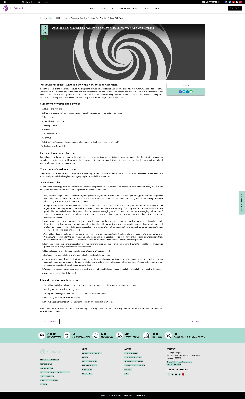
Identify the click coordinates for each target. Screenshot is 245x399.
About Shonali (131, 353)
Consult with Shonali (92, 353)
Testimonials (46, 364)
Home (42, 18)
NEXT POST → (197, 322)
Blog (235, 8)
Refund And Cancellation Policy (55, 372)
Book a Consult (242, 202)
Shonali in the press (133, 361)
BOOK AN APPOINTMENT (210, 2)
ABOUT (158, 8)
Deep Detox (87, 369)
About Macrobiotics (133, 357)
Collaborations (89, 361)
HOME (92, 8)
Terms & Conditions (49, 380)
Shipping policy (47, 376)
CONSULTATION (107, 8)
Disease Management (129, 8)
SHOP (146, 8)
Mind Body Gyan (89, 365)
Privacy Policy (46, 368)
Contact (128, 369)
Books (85, 357)
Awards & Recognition (134, 365)
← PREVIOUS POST (50, 322)
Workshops (87, 374)
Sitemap (43, 384)
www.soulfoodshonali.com (122, 395)
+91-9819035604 (13, 2)
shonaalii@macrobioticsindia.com (179, 362)
